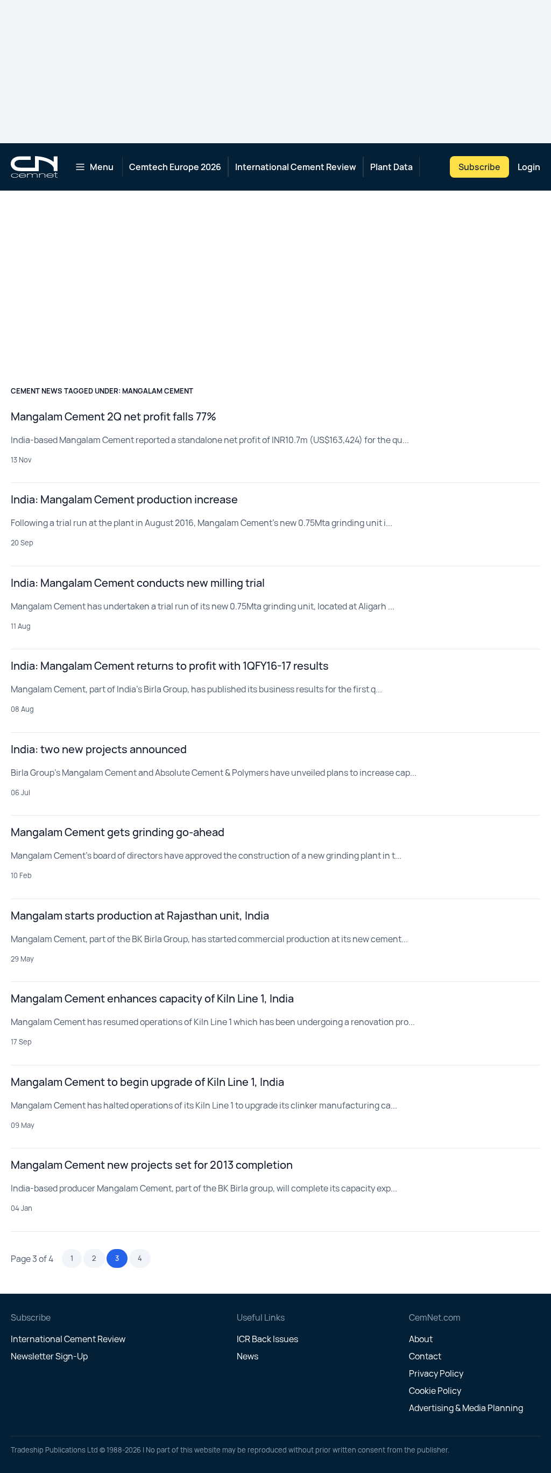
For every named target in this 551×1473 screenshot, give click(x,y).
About (421, 1339)
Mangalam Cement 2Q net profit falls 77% (113, 416)
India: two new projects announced (99, 749)
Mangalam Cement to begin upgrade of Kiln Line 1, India (147, 1082)
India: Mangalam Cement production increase (124, 499)
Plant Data (391, 167)
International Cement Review (295, 167)
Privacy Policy (436, 1373)
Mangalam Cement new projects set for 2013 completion (152, 1165)
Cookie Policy (435, 1391)
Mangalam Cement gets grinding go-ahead (117, 832)
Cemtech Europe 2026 (175, 167)
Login (529, 167)
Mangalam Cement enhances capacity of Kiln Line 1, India (152, 998)
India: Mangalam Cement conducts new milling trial (138, 583)
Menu (102, 167)
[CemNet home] (34, 167)
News (247, 1356)
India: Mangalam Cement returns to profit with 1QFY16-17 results (170, 665)
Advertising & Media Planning (466, 1408)
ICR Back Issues (267, 1339)
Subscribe (479, 167)
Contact (425, 1356)
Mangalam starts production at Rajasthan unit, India (140, 915)
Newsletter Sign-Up (49, 1356)
